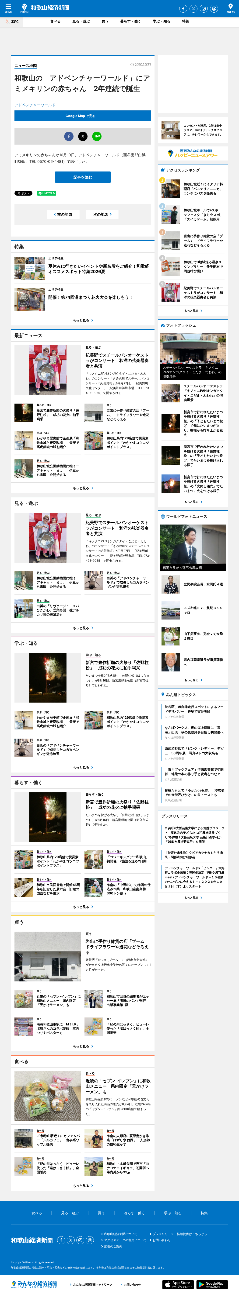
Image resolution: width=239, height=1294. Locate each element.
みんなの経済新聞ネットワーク (34, 1284)
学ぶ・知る (161, 21)
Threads (214, 9)
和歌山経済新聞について (120, 1234)
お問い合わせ (162, 1240)
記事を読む (83, 177)
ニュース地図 (25, 65)
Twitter (193, 9)
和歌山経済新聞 (45, 8)
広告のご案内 (113, 1246)
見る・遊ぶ (81, 21)
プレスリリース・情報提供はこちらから (180, 1234)
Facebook (183, 9)
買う (105, 21)
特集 (185, 21)
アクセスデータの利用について (125, 1240)
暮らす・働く (130, 21)
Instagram (204, 9)
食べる (55, 21)
